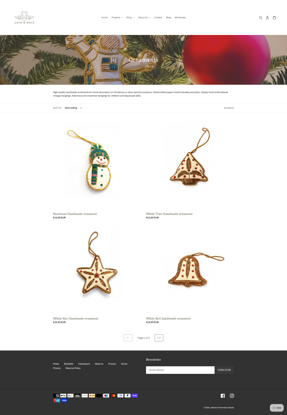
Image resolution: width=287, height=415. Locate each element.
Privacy (112, 364)
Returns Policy (73, 368)
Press (56, 364)
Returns (99, 364)
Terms (124, 364)
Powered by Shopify (226, 408)
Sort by (57, 108)
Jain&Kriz (214, 408)
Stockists (68, 364)
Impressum (84, 364)
